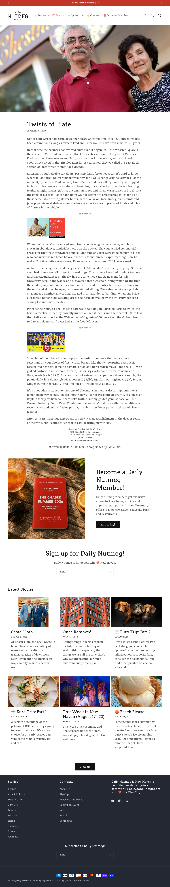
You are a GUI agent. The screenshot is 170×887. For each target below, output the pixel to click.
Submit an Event (69, 804)
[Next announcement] (161, 3)
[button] (41, 15)
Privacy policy (64, 880)
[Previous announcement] (8, 3)
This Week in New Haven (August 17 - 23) (83, 714)
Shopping (13, 826)
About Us (65, 789)
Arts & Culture (16, 794)
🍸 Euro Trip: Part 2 (133, 632)
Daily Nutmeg (22, 881)
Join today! (108, 524)
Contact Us (66, 820)
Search (63, 815)
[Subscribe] (110, 571)
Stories (13, 781)
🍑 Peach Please (129, 712)
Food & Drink (16, 799)
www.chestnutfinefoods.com (85, 440)
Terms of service (82, 880)
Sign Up (64, 794)
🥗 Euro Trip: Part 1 (29, 712)
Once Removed (77, 632)
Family (12, 810)
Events (12, 789)
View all (85, 766)
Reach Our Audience (71, 799)
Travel (12, 831)
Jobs (62, 810)
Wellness (13, 836)
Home (11, 820)
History (12, 815)
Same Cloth (22, 632)
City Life (13, 804)
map (97, 432)
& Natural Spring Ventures (42, 881)
